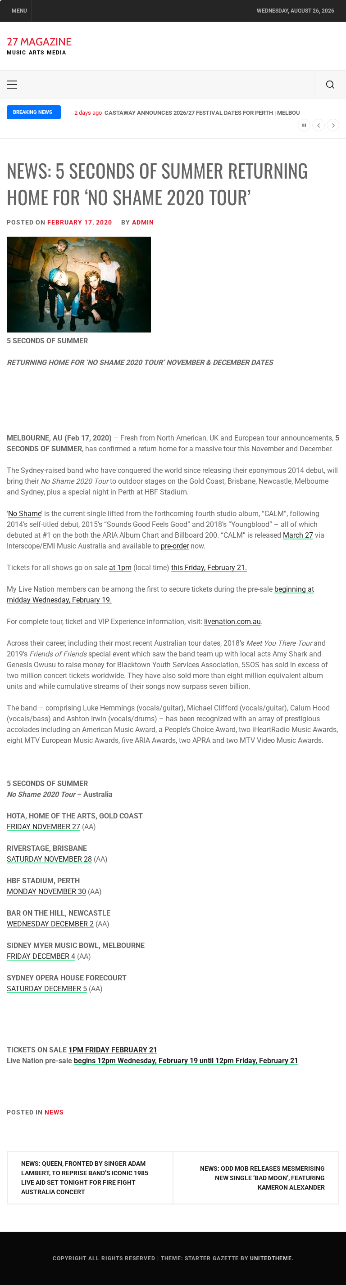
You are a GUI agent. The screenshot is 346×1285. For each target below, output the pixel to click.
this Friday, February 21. (209, 567)
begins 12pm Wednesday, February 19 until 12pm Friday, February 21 (186, 1060)
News (54, 1112)
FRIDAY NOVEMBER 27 (43, 826)
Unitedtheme (271, 1258)
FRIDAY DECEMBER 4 (41, 956)
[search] (330, 84)
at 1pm (120, 567)
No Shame (24, 513)
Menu (19, 11)
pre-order (175, 546)
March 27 (298, 535)
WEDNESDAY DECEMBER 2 (50, 924)
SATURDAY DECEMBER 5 (47, 988)
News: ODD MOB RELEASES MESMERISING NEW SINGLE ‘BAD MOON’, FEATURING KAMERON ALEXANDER (262, 1178)
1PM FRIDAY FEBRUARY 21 (112, 1050)
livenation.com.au (232, 621)
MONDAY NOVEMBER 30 (46, 891)
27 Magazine (39, 41)
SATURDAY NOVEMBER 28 (49, 859)
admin (143, 222)
